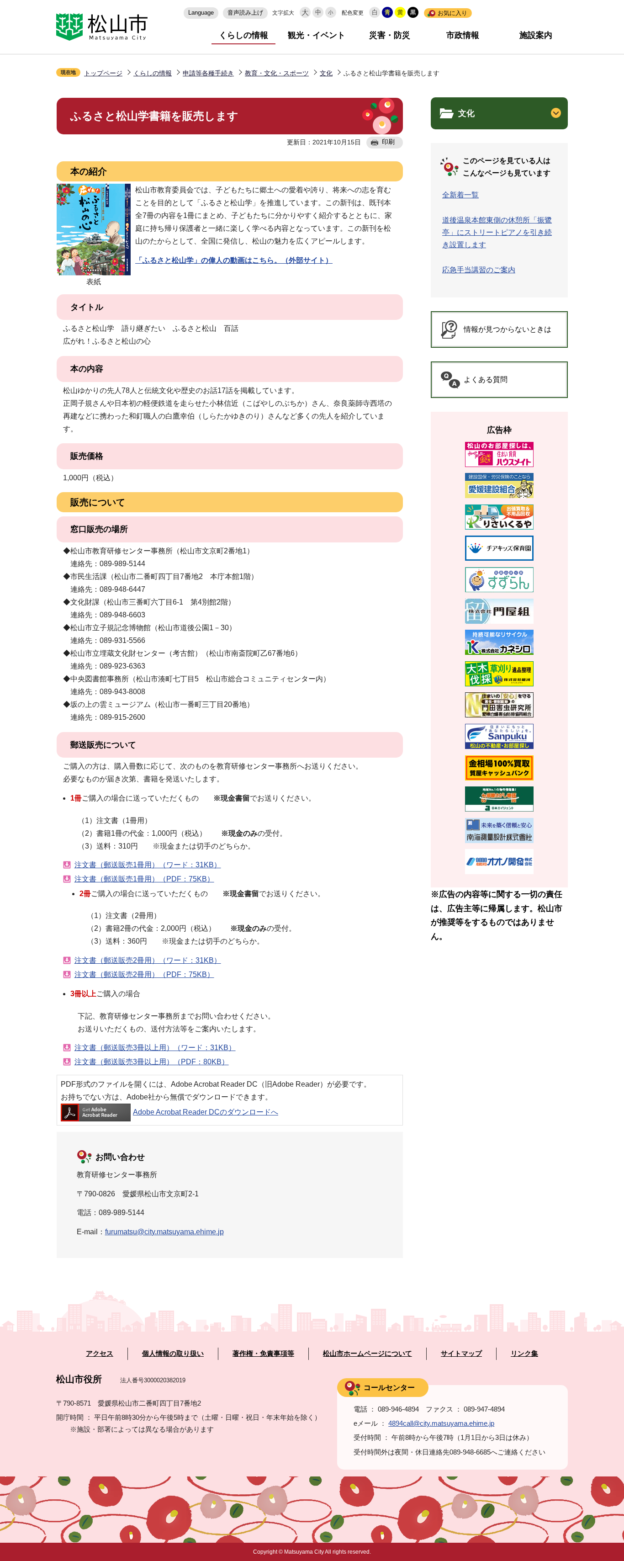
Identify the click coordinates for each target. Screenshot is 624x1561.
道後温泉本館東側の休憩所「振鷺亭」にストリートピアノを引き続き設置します (497, 232)
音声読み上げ (245, 12)
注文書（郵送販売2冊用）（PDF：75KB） (144, 974)
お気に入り (452, 13)
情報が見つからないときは (507, 329)
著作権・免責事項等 (263, 1353)
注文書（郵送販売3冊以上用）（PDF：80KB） (151, 1062)
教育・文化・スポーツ (277, 73)
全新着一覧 (460, 195)
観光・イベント (316, 35)
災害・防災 (389, 35)
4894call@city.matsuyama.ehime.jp (441, 1423)
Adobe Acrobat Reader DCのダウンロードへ (205, 1112)
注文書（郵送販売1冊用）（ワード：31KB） (147, 865)
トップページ (103, 73)
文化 (326, 73)
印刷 (388, 141)
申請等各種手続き (208, 73)
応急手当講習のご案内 (478, 270)
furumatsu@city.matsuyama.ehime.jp (164, 1232)
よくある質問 (486, 379)
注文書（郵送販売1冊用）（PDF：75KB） (144, 879)
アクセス (99, 1353)
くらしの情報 (243, 35)
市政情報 (462, 35)
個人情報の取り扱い (173, 1353)
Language (201, 12)
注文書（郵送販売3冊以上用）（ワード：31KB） (155, 1047)
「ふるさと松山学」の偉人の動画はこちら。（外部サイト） (234, 260)
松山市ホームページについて (367, 1353)
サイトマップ (461, 1353)
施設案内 (535, 35)
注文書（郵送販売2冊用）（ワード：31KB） (147, 960)
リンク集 (524, 1353)
